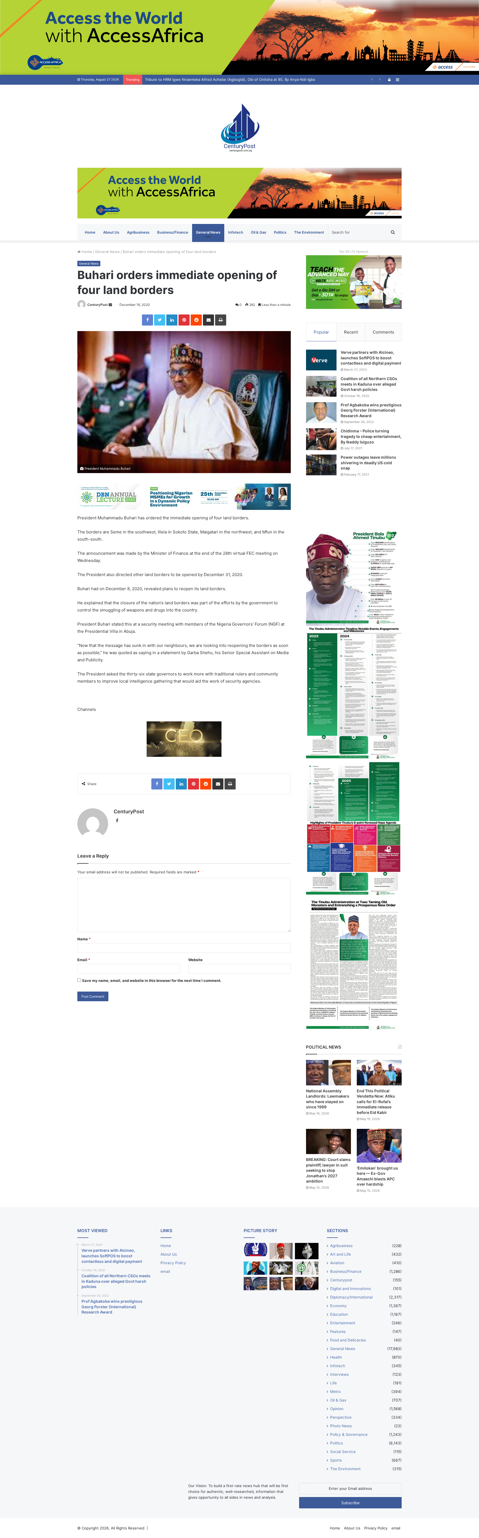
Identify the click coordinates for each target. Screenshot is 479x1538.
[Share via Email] (208, 320)
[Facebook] (147, 320)
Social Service (343, 1451)
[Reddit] (196, 320)
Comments (383, 332)
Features (338, 1331)
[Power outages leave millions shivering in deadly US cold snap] (321, 465)
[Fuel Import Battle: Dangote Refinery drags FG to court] (255, 1283)
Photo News (341, 1426)
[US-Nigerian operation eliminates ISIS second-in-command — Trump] (307, 1283)
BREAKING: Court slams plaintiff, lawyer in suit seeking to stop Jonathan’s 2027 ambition (328, 1170)
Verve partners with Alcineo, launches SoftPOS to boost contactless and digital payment (371, 357)
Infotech (235, 232)
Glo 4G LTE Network (353, 252)
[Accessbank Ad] (239, 192)
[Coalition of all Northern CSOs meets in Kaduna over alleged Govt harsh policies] (321, 386)
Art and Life (340, 1254)
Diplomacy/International (351, 1297)
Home (90, 232)
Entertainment (342, 1323)
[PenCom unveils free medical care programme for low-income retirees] (307, 1251)
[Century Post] (239, 126)
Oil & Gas (258, 232)
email (165, 1271)
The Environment (309, 232)
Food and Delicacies (348, 1340)
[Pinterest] (184, 320)
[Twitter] (159, 320)
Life (333, 1383)
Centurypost (341, 1280)
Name (84, 939)
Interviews (339, 1374)
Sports (336, 1460)
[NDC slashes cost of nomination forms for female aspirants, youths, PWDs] (255, 1249)
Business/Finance (172, 232)
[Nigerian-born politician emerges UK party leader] (255, 1268)
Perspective (340, 1417)
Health (336, 1357)
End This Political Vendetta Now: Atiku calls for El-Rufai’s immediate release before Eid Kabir (376, 1101)
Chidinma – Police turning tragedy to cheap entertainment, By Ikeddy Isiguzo (371, 436)
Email (83, 960)
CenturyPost (97, 305)
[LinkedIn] (171, 320)
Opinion (336, 1409)
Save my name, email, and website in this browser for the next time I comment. (151, 980)
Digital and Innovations (350, 1288)
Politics (280, 232)
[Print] (220, 320)
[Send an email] (110, 305)
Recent (351, 332)
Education (339, 1314)
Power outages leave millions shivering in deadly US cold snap (368, 462)
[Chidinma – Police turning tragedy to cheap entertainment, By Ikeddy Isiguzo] (321, 439)
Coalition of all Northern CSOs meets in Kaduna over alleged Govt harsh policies (369, 384)
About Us (111, 232)
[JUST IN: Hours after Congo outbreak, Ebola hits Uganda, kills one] (281, 1268)
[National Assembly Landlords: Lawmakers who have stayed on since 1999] (328, 1072)
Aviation (337, 1263)
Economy (338, 1306)
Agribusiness (138, 232)
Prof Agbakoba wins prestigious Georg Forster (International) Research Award (371, 410)
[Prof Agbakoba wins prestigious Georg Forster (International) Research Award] (321, 412)
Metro (335, 1391)
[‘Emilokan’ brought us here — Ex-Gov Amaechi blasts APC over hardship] (379, 1146)
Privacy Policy (173, 1263)
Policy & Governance (349, 1434)
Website (195, 960)
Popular (321, 332)
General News (208, 232)
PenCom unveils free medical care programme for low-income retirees (206, 79)
